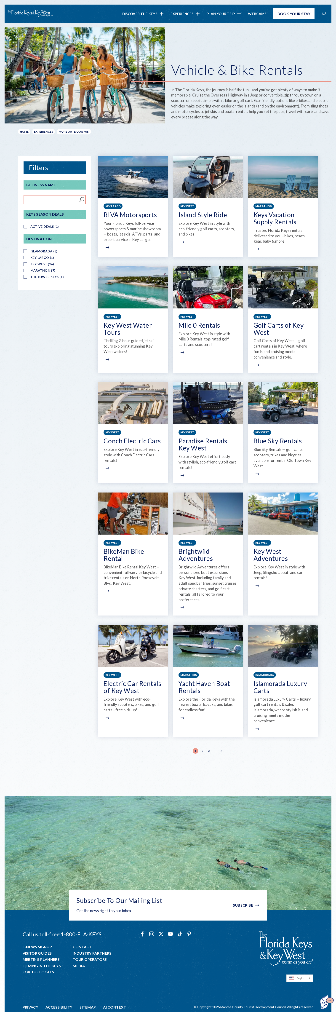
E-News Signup (37, 947)
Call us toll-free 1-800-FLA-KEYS (62, 934)
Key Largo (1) (42, 258)
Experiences (182, 14)
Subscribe (243, 905)
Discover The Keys (139, 14)
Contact (82, 947)
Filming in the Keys (42, 966)
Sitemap (88, 1007)
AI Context (114, 1007)
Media (79, 966)
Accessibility (58, 1007)
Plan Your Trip (221, 14)
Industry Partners (92, 953)
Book (294, 13)
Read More (107, 247)
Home (24, 131)
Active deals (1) (44, 226)
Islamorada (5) (44, 251)
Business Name (41, 185)
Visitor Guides (37, 953)
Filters (38, 167)
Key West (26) (42, 264)
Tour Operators (90, 959)
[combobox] (299, 978)
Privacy (30, 1007)
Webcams (257, 14)
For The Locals (38, 972)
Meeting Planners (41, 959)
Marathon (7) (42, 270)
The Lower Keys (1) (47, 277)
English (301, 978)
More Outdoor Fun (74, 131)
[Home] (30, 13)
